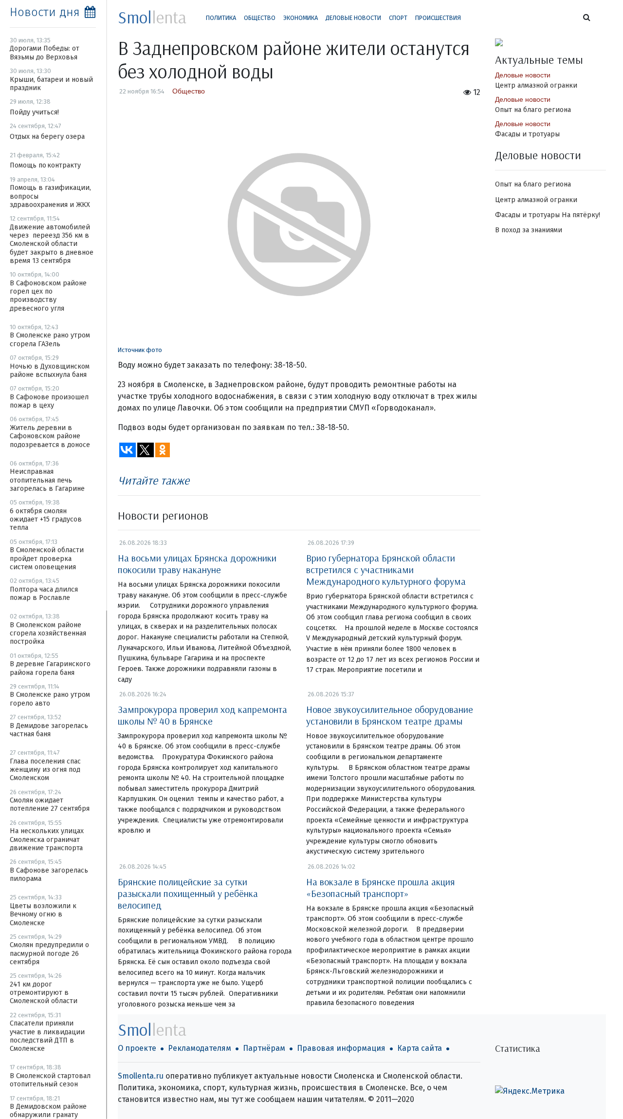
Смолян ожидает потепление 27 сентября (50, 804)
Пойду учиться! (34, 112)
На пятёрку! (581, 215)
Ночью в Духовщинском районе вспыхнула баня (50, 370)
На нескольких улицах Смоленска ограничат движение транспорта (47, 839)
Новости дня (45, 12)
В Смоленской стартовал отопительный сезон (50, 1080)
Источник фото (140, 350)
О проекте (137, 1048)
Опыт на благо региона (533, 110)
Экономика (300, 17)
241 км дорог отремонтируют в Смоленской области (43, 993)
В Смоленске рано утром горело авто (50, 698)
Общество (259, 17)
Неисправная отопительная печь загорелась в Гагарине (47, 480)
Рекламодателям (199, 1048)
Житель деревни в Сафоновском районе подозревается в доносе (50, 436)
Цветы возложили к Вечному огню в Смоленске (43, 914)
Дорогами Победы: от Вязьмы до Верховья (44, 52)
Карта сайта (419, 1048)
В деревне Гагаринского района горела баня (50, 668)
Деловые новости (353, 17)
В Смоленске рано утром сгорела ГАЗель (50, 339)
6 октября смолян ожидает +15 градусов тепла (46, 519)
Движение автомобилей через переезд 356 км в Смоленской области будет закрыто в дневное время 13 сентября (51, 244)
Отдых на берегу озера (47, 136)
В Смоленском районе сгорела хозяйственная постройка (48, 633)
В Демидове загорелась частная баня (49, 730)
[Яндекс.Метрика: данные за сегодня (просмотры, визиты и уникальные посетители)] (530, 1091)
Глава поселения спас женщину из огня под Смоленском (45, 770)
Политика (221, 17)
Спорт (398, 17)
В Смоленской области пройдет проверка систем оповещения (47, 558)
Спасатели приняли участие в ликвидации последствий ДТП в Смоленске (47, 1036)
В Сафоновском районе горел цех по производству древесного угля (48, 296)
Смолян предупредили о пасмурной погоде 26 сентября (49, 953)
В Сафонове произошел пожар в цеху (49, 401)
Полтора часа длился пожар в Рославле (44, 593)
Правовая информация (341, 1048)
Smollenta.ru (141, 1076)
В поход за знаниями (528, 230)
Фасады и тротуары (527, 134)
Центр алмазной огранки (536, 85)
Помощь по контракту (45, 165)
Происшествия (438, 17)
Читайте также (153, 480)
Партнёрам (264, 1048)
